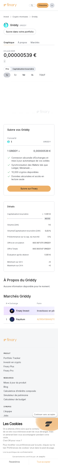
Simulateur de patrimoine (16, 395)
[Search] (32, 5)
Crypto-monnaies (20, 17)
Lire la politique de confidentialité (18, 452)
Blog (6, 387)
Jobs (6, 415)
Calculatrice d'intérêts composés (20, 391)
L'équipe (8, 411)
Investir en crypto (12, 362)
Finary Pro (9, 370)
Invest (6, 17)
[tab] (9, 43)
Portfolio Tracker (12, 358)
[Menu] (52, 5)
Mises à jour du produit (15, 382)
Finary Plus (9, 366)
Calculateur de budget (15, 399)
